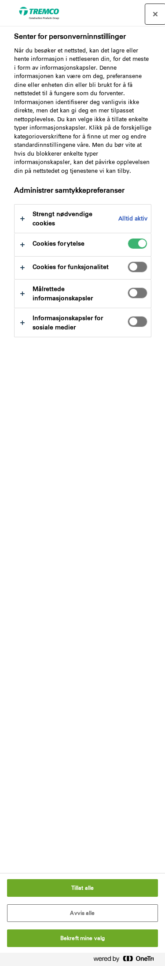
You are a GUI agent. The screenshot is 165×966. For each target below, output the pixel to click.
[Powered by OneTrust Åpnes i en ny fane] (127, 960)
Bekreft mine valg (82, 938)
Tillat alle (82, 888)
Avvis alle (82, 913)
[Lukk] (155, 14)
